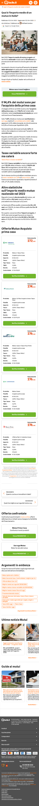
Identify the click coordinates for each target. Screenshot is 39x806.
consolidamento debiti (22, 121)
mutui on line (25, 517)
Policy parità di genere (6, 795)
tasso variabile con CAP (11, 177)
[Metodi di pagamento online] (19, 753)
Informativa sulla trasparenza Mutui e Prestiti (12, 799)
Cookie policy (4, 792)
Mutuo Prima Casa (19, 528)
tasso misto (26, 177)
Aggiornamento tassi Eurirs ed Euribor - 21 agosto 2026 (12, 643)
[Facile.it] (10, 3)
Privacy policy (4, 790)
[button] (2, 3)
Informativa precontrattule (7, 797)
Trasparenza (12, 476)
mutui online (6, 82)
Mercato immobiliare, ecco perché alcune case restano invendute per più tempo (13, 691)
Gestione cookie (5, 794)
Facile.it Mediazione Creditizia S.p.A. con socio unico (21, 780)
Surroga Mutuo (20, 546)
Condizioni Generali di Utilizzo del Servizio (11, 789)
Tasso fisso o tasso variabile (11, 160)
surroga (4, 121)
